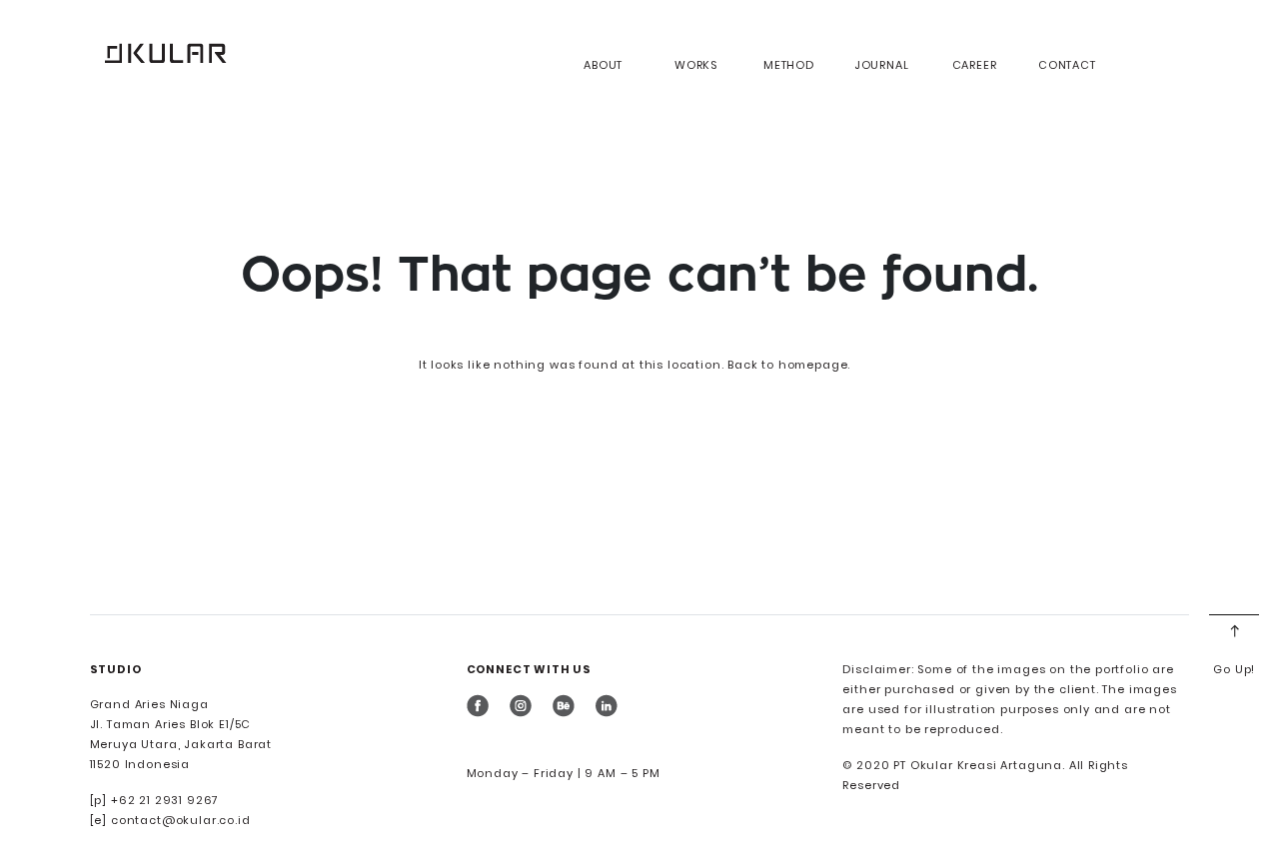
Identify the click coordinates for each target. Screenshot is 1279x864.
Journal (881, 65)
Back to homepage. (788, 365)
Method (788, 65)
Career (974, 65)
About (603, 65)
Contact (1067, 65)
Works (695, 65)
